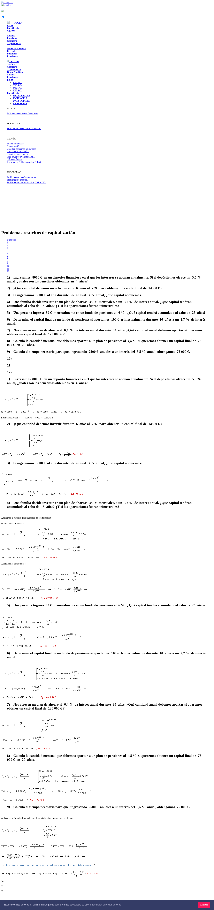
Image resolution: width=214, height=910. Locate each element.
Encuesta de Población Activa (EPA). (24, 162)
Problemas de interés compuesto (21, 177)
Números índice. (14, 159)
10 (8, 266)
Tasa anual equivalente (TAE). (21, 157)
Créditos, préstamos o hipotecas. (22, 149)
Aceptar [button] (204, 905)
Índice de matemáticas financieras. (22, 113)
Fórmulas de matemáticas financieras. (24, 128)
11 (8, 268)
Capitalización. (14, 146)
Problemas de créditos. (17, 180)
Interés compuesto (15, 143)
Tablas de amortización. (18, 151)
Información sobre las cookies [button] (105, 904)
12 (8, 271)
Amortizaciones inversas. (18, 154)
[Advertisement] (107, 206)
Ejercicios (11, 239)
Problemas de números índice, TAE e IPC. (26, 182)
